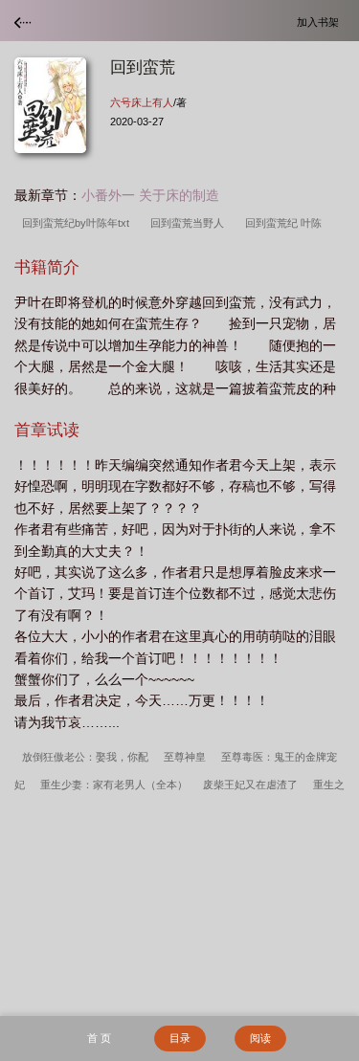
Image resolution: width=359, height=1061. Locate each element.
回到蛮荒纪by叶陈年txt (78, 223)
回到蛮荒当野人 (190, 223)
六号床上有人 (141, 102)
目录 (180, 1038)
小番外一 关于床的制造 (150, 195)
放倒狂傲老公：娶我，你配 (85, 757)
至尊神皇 (185, 757)
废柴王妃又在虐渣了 (250, 784)
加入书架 (321, 21)
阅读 (260, 1038)
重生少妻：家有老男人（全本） (114, 784)
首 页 (99, 1038)
